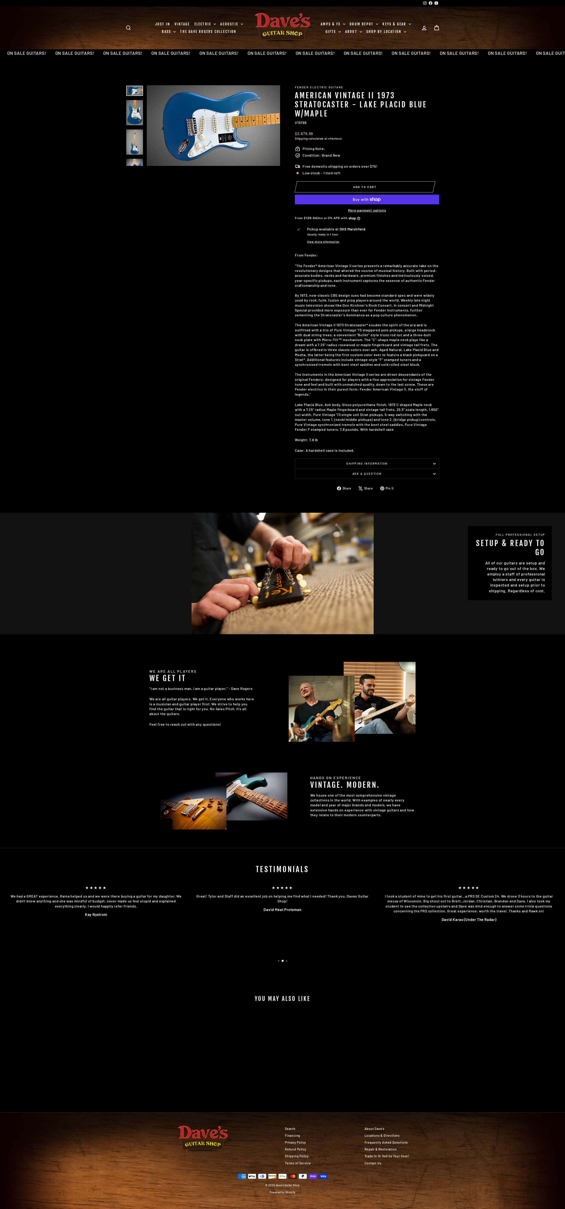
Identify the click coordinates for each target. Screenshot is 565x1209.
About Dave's (375, 1129)
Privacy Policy (295, 1142)
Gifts (331, 31)
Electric (203, 24)
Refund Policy (295, 1149)
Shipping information (367, 463)
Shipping (301, 138)
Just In (162, 24)
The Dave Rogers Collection (208, 31)
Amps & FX (331, 24)
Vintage (182, 24)
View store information (323, 241)
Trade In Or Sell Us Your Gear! (387, 1156)
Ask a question (367, 473)
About (352, 31)
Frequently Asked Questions (386, 1142)
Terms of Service (298, 1163)
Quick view (163, 1065)
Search (290, 1129)
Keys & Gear (394, 24)
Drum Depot (362, 24)
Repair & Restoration (381, 1149)
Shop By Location (384, 31)
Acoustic (230, 24)
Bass (167, 31)
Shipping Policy (297, 1156)
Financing (292, 1135)
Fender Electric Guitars (319, 87)
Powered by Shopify (282, 1192)
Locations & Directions (382, 1135)
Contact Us (373, 1163)
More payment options (367, 210)
